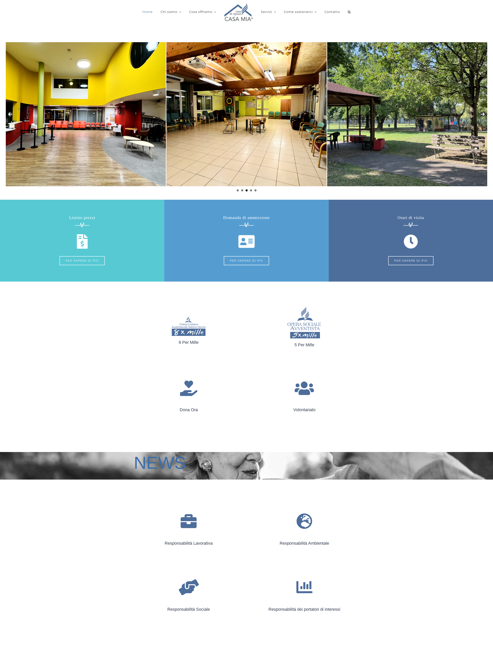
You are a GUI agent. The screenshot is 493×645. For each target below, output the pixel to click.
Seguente (482, 114)
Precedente (10, 114)
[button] (336, 12)
